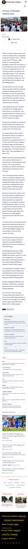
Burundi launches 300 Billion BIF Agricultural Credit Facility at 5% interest (12, 388)
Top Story (13, 358)
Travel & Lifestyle (6, 367)
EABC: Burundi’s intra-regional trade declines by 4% (7, 505)
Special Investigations (18, 520)
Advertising (14, 534)
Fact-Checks (7, 319)
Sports (14, 357)
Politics (9, 357)
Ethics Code (22, 516)
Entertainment (8, 354)
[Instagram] (5, 543)
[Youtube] (13, 543)
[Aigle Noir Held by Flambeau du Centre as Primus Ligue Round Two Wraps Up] (14, 423)
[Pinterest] (15, 47)
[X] (12, 47)
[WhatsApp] (19, 47)
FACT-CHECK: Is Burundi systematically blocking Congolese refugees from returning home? (15, 323)
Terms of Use (5, 534)
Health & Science (8, 356)
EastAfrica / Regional (9, 327)
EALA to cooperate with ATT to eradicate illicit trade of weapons (21, 506)
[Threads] (19, 543)
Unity (12, 309)
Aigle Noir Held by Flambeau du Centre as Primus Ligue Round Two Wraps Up (13, 436)
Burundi (8, 309)
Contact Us (17, 530)
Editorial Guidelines (10, 516)
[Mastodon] (16, 543)
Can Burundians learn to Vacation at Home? (12, 369)
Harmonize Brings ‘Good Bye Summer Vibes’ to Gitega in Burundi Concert (13, 375)
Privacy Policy (7, 530)
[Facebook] (8, 47)
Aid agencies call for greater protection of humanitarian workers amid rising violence (11, 406)
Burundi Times (16, 39)
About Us (5, 524)
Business (12, 353)
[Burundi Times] (9, 39)
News (4, 34)
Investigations (17, 356)
